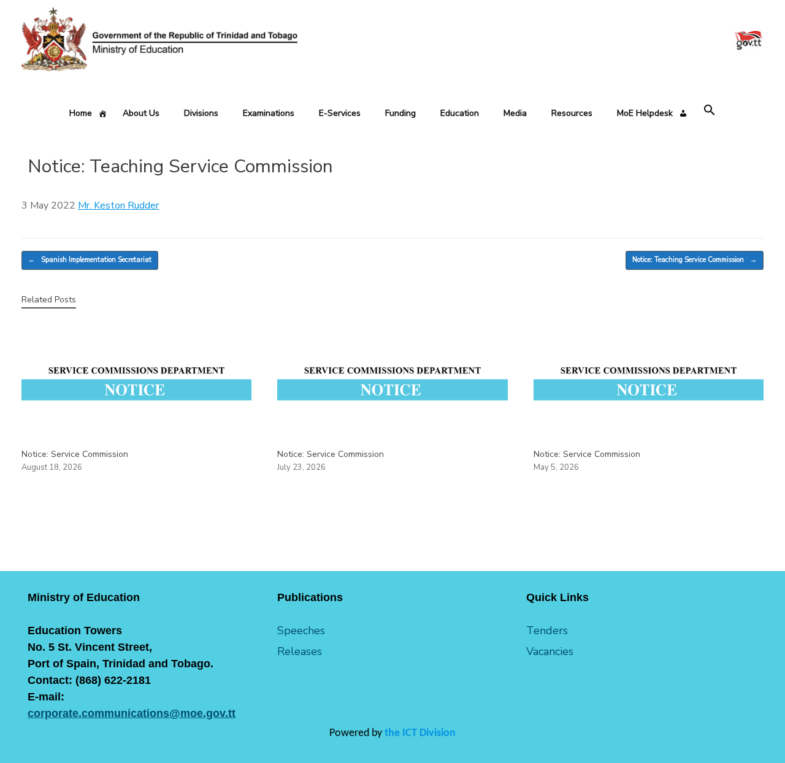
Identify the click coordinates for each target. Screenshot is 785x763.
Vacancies (549, 651)
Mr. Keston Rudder (118, 205)
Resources (571, 113)
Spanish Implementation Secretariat (89, 259)
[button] (709, 110)
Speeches (301, 630)
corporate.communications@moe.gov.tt (132, 713)
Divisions (201, 113)
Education (459, 113)
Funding (400, 113)
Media (515, 113)
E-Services (340, 113)
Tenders (547, 630)
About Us (141, 113)
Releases (299, 651)
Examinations (268, 113)
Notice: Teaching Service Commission (694, 259)
